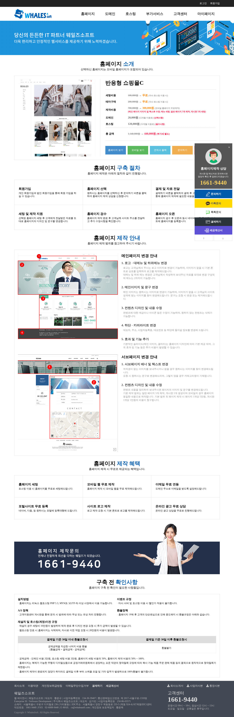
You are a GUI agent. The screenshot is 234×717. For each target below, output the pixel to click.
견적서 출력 (160, 150)
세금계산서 (216, 230)
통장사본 (214, 685)
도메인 (110, 14)
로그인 (203, 3)
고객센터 (180, 14)
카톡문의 (216, 203)
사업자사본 (196, 685)
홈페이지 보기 (115, 150)
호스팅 (131, 14)
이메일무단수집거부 (77, 685)
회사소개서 (176, 685)
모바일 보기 (138, 150)
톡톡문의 (216, 212)
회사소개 (19, 685)
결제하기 (216, 221)
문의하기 (182, 150)
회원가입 (215, 3)
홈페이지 (88, 14)
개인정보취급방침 (52, 685)
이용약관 (33, 685)
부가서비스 (154, 14)
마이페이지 (206, 14)
